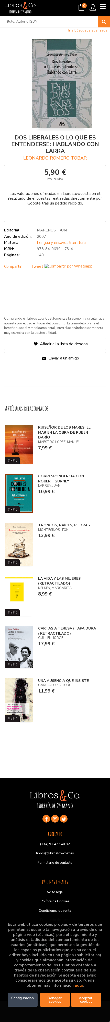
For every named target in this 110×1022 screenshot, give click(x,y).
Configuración (22, 998)
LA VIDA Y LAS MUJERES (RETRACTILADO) (59, 581)
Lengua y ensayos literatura (61, 242)
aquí (79, 985)
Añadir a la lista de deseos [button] (64, 344)
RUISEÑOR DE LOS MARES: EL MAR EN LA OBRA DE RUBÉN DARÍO (64, 432)
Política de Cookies (55, 901)
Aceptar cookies (86, 1000)
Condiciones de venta (55, 910)
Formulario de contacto (55, 862)
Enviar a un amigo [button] (63, 358)
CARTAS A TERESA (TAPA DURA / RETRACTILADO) (67, 631)
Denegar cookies (55, 1000)
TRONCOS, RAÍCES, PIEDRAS (64, 525)
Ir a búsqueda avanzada (87, 30)
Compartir (12, 266)
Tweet (37, 266)
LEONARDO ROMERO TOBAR (55, 158)
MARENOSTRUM (52, 230)
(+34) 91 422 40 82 (55, 844)
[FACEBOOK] (46, 819)
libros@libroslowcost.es (55, 853)
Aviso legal (55, 892)
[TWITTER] (64, 819)
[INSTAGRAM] (55, 819)
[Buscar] (104, 21)
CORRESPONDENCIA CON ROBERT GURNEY (61, 479)
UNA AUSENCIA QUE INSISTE (63, 680)
